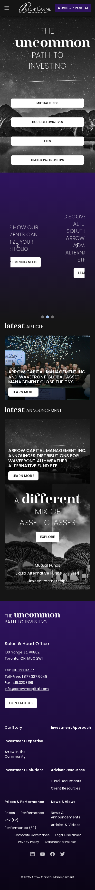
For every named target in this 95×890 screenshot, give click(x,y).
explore (47, 536)
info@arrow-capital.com (27, 688)
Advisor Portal (73, 7)
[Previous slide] (17, 245)
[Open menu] (7, 8)
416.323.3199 (22, 682)
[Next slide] (77, 245)
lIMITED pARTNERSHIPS (47, 160)
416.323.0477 (23, 670)
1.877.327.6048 (35, 676)
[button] (42, 316)
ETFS (47, 141)
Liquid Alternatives (47, 122)
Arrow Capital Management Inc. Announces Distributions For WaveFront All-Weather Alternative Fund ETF (47, 458)
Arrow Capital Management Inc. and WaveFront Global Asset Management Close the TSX (47, 377)
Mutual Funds (47, 103)
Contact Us (21, 703)
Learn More (47, 272)
